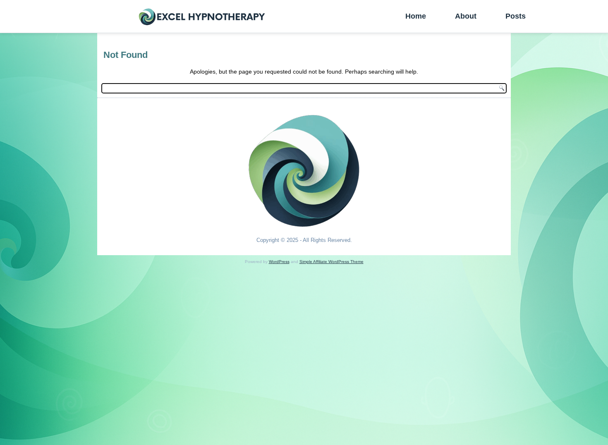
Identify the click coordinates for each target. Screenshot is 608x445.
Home (415, 16)
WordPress (279, 261)
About (465, 16)
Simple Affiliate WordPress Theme (331, 261)
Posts (515, 16)
